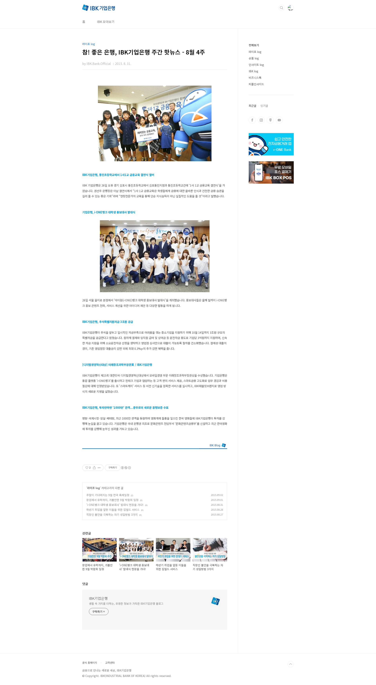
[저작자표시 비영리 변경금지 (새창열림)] (125, 467)
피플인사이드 (256, 84)
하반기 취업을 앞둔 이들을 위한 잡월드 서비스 (112, 510)
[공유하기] (94, 468)
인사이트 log (256, 65)
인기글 (264, 106)
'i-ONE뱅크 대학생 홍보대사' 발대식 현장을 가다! (115, 505)
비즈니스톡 (255, 78)
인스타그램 (261, 120)
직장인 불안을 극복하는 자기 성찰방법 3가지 (112, 514)
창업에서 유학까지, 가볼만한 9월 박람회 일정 (112, 500)
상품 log (254, 58)
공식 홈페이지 (89, 662)
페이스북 (252, 120)
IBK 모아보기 (106, 21)
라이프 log (93, 488)
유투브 (279, 120)
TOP (290, 664)
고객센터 (110, 662)
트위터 (270, 120)
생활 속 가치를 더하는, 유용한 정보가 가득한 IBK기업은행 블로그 (126, 603)
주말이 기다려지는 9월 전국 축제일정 (107, 495)
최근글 (252, 106)
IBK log (253, 71)
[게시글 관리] (99, 468)
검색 (282, 8)
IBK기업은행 (98, 598)
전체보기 (254, 45)
